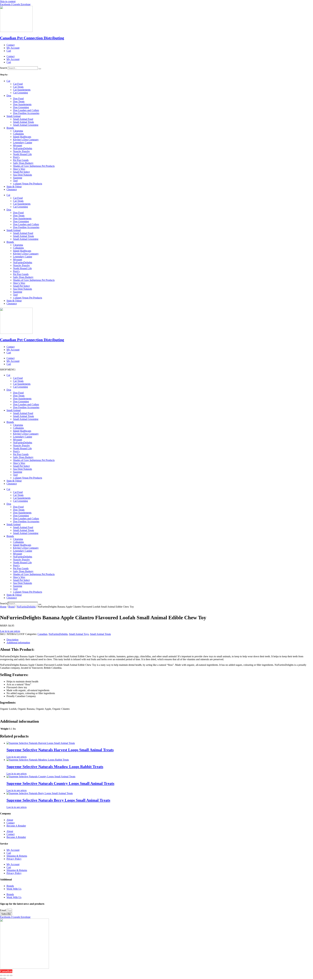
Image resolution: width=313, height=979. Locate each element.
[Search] (39, 68)
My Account (13, 47)
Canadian (42, 634)
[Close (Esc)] (11, 975)
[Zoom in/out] (1, 975)
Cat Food (18, 83)
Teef (15, 180)
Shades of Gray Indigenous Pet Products (34, 166)
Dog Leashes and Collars (26, 110)
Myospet (17, 145)
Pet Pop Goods (21, 160)
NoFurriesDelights (22, 148)
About (10, 819)
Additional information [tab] (18, 642)
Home (3, 606)
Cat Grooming (20, 92)
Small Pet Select (21, 171)
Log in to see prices (10, 631)
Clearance (12, 189)
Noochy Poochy (21, 151)
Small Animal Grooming (25, 125)
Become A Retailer (16, 825)
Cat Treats (18, 86)
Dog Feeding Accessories (26, 113)
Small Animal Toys (79, 634)
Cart (9, 50)
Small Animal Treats (23, 122)
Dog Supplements (22, 104)
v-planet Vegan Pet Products (27, 183)
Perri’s (16, 157)
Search (3, 67)
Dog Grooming (21, 107)
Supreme (17, 177)
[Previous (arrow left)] (1, 978)
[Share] (8, 975)
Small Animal (14, 116)
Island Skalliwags (22, 136)
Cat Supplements (21, 89)
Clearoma (18, 130)
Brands (10, 127)
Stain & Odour (14, 186)
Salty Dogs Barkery (23, 163)
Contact (11, 45)
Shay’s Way (19, 169)
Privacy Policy (14, 858)
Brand (11, 606)
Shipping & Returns (17, 855)
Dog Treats (18, 101)
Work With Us (14, 888)
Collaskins (18, 133)
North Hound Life (22, 154)
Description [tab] (12, 639)
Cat (8, 81)
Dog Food (18, 98)
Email (3, 910)
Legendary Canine (22, 142)
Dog (9, 95)
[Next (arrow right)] (4, 978)
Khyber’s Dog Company (26, 139)
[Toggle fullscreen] (4, 975)
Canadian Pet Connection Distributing (32, 38)
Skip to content (7, 1)
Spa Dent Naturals (22, 174)
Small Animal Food (23, 119)
